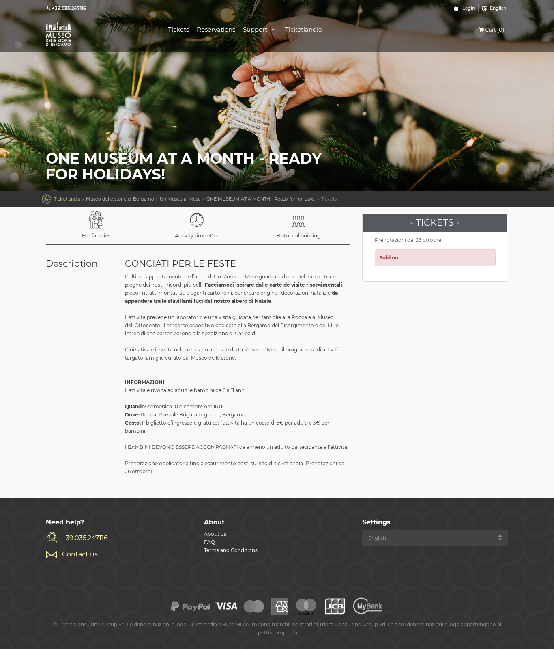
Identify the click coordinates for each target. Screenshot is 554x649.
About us (215, 534)
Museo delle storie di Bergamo (120, 199)
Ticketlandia (303, 29)
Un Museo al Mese (180, 199)
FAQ (209, 542)
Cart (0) (494, 29)
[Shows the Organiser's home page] (98, 34)
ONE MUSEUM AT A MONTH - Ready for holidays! (261, 199)
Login (468, 8)
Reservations (216, 29)
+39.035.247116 (85, 538)
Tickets (178, 29)
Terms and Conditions (231, 550)
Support (256, 29)
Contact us (80, 554)
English (498, 8)
